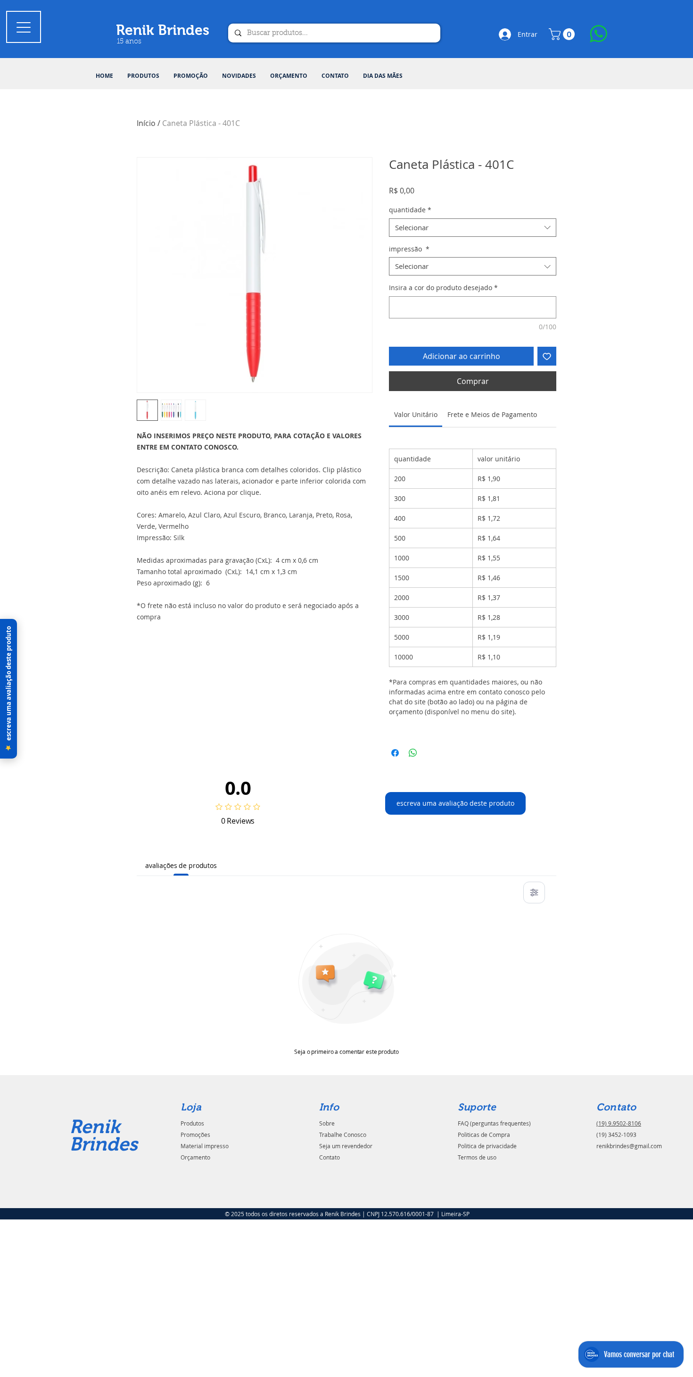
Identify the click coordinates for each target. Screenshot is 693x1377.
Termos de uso (477, 1157)
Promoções (195, 1134)
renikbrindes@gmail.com (629, 1146)
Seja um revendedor (345, 1146)
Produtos (192, 1123)
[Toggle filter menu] (534, 892)
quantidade (410, 209)
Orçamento (195, 1157)
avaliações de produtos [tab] (181, 865)
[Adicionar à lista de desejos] (546, 356)
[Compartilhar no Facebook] (395, 753)
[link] (415, 414)
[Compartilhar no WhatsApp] (413, 753)
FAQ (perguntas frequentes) (494, 1123)
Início (146, 123)
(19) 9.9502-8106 (618, 1123)
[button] (143, 76)
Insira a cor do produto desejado (443, 287)
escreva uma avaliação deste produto (455, 803)
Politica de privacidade (487, 1146)
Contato (329, 1157)
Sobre (327, 1123)
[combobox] (472, 227)
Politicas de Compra (484, 1134)
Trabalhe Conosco (342, 1134)
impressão (409, 248)
